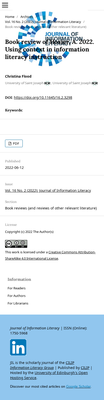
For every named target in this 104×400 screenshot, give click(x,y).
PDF (15, 143)
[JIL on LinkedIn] (18, 354)
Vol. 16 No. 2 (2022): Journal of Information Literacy (43, 21)
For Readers (16, 288)
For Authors (16, 295)
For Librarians (18, 303)
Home (9, 16)
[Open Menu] (5, 5)
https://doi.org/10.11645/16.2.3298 (43, 97)
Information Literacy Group (32, 367)
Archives (26, 16)
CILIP (70, 362)
